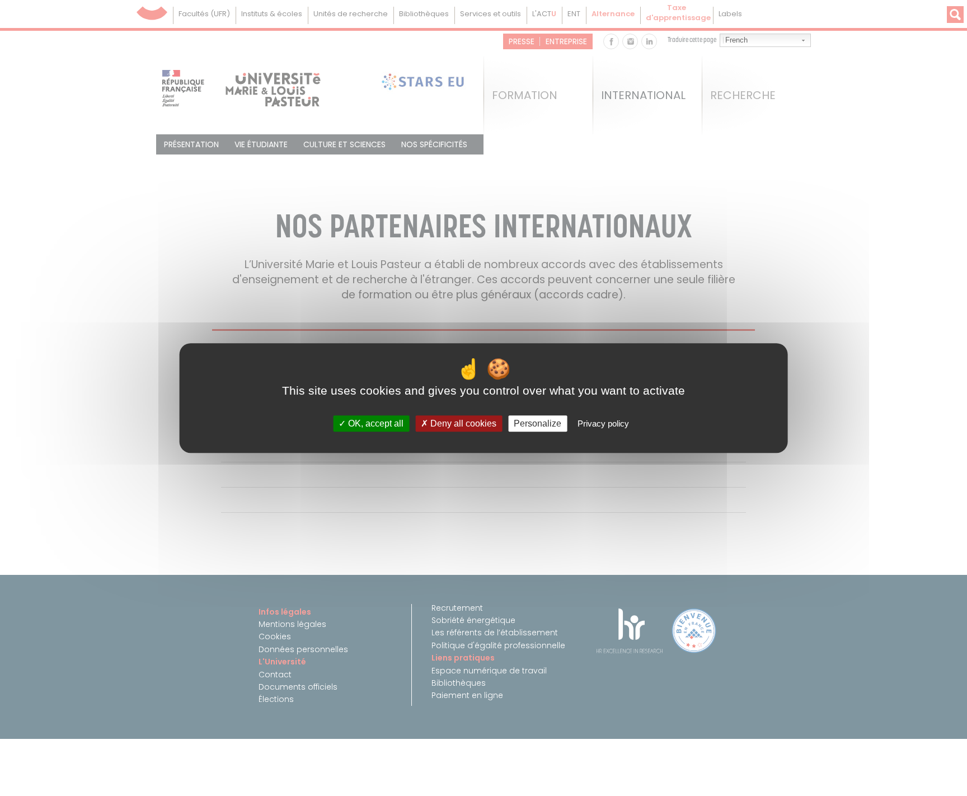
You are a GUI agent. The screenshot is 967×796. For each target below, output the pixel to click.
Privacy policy (603, 423)
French (736, 40)
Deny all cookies (462, 423)
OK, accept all (374, 423)
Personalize (537, 423)
